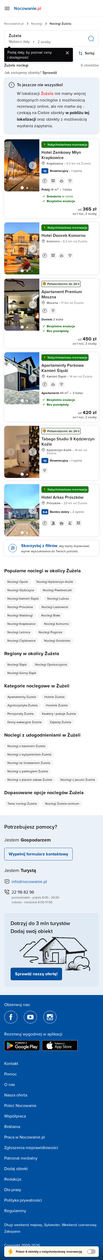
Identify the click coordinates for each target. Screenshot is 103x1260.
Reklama (12, 1126)
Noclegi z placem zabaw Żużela (29, 779)
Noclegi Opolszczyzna (51, 664)
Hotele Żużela (54, 697)
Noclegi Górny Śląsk (21, 673)
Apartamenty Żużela (21, 697)
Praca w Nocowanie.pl (24, 1137)
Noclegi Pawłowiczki (57, 590)
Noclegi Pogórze (50, 632)
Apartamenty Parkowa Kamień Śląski (62, 368)
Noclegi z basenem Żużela (26, 746)
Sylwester (52, 1224)
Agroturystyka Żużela (22, 705)
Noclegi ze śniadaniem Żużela (28, 763)
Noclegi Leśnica (18, 632)
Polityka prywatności (23, 1200)
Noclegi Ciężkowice (21, 640)
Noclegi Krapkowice (21, 623)
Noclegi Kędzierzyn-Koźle (54, 581)
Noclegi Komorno (56, 623)
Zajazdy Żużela (60, 722)
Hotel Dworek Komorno (63, 235)
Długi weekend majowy (23, 1224)
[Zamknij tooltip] (67, 53)
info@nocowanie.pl (29, 881)
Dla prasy (12, 1189)
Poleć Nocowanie (20, 1105)
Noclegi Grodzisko (57, 640)
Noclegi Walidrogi (20, 615)
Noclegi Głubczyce (20, 590)
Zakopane (12, 1231)
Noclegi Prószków (20, 607)
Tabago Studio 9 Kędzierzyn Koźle (68, 441)
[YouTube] (30, 1017)
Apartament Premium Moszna (61, 294)
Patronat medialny (21, 1158)
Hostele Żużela (57, 705)
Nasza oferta (15, 1095)
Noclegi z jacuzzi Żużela (77, 779)
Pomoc (10, 1074)
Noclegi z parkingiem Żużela (27, 771)
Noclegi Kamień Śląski (23, 598)
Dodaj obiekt (16, 1168)
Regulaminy (15, 1210)
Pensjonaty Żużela (20, 713)
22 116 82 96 (23, 892)
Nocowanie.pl (14, 23)
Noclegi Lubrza (58, 598)
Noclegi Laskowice (54, 607)
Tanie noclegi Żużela (22, 803)
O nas (9, 1084)
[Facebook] (10, 1017)
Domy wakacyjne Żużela (24, 722)
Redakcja (12, 1179)
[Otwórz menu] (7, 8)
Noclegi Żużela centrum (62, 803)
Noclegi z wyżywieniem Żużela (29, 754)
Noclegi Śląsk (17, 664)
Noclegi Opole (17, 581)
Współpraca (15, 1116)
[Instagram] (50, 1017)
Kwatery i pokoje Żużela (59, 713)
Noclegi (36, 23)
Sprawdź (50, 72)
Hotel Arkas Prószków (62, 497)
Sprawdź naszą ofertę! (36, 974)
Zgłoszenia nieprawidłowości (31, 1147)
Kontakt (11, 1063)
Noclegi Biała (50, 615)
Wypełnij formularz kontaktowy (38, 854)
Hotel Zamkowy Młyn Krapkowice (61, 155)
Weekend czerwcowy (79, 1224)
